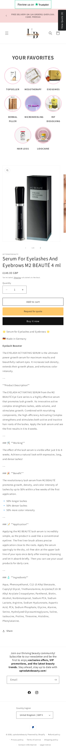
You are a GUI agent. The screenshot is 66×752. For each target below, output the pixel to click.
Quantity (7, 283)
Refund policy (54, 734)
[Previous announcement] (6, 15)
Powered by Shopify (36, 734)
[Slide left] (25, 248)
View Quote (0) (61, 20)
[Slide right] (40, 248)
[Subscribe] (55, 680)
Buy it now (33, 321)
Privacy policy (17, 740)
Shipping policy (51, 740)
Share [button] (9, 630)
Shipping (17, 277)
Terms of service (34, 740)
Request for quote (33, 311)
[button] (6, 33)
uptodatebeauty (20, 734)
